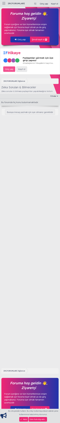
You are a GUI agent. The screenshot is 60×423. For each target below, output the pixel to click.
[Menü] (4, 3)
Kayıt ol (21, 69)
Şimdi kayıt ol (38, 39)
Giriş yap (21, 39)
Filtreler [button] (53, 96)
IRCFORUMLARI (16, 3)
